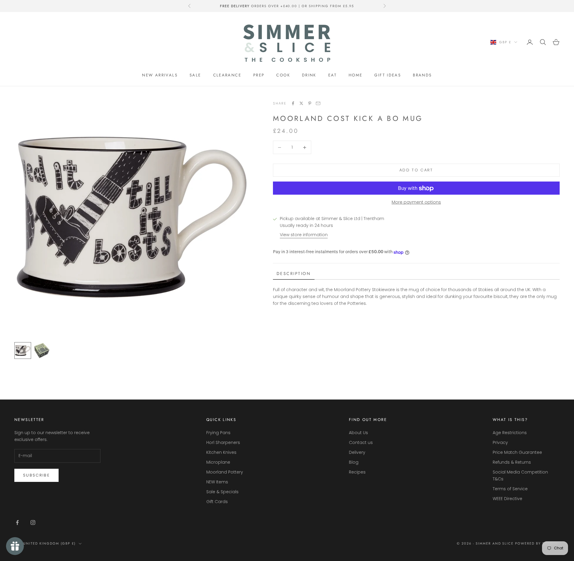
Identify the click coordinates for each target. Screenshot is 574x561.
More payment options (416, 202)
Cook (283, 75)
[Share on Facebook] (293, 103)
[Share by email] (318, 103)
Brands (422, 75)
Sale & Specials (222, 492)
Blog (353, 462)
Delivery (357, 452)
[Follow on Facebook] (17, 522)
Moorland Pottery (224, 472)
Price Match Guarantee (517, 452)
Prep (259, 75)
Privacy (500, 442)
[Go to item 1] (22, 350)
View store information (304, 235)
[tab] (294, 274)
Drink (309, 75)
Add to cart (416, 170)
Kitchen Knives (221, 452)
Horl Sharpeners (223, 442)
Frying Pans (218, 433)
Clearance (227, 75)
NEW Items (217, 482)
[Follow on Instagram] (33, 522)
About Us (358, 433)
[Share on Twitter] (301, 103)
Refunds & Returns (512, 462)
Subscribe (36, 475)
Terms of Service (510, 489)
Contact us (361, 442)
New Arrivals (160, 75)
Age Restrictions (510, 433)
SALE (195, 75)
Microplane (218, 462)
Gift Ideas (387, 75)
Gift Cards (217, 502)
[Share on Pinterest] (309, 103)
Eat (332, 75)
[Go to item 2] (41, 350)
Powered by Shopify (537, 543)
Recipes (357, 472)
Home (356, 75)
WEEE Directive (507, 499)
